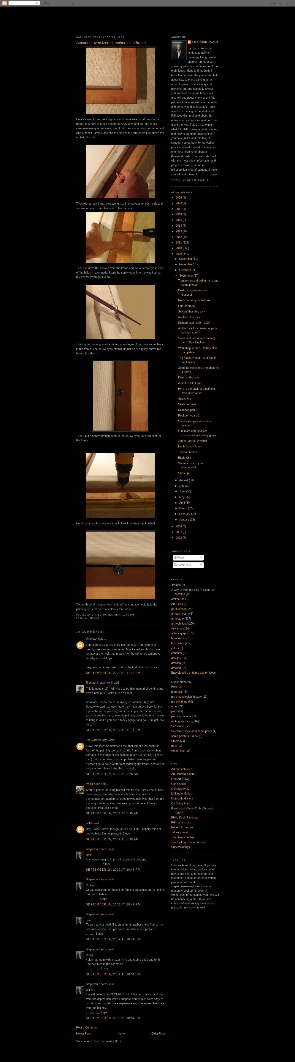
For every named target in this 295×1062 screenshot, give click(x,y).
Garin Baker (178, 783)
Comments (183, 565)
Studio (175, 741)
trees (174, 745)
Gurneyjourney (180, 788)
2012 (179, 237)
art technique (179, 623)
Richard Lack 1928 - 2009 (194, 322)
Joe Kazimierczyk (97, 740)
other (174, 706)
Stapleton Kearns (97, 849)
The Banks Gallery (183, 837)
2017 (179, 208)
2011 (179, 242)
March (183, 508)
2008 (179, 526)
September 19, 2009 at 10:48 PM (113, 904)
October (184, 270)
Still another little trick (191, 311)
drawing (176, 663)
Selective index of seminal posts (191, 731)
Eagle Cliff (184, 457)
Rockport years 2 (189, 415)
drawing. (176, 668)
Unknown (91, 638)
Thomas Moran (187, 452)
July (182, 485)
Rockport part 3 (187, 410)
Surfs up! (184, 473)
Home (121, 1033)
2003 (179, 537)
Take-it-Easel (179, 832)
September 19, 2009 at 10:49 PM (113, 939)
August (184, 480)
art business (179, 608)
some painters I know (184, 736)
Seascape (177, 726)
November (186, 264)
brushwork (177, 643)
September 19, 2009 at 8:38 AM (112, 839)
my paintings (179, 701)
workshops (178, 750)
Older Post (158, 1033)
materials (177, 691)
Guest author (179, 682)
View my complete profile (190, 180)
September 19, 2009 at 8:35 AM (112, 813)
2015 (179, 220)
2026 (179, 197)
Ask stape (177, 628)
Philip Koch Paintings (184, 817)
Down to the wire (188, 377)
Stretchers (184, 398)
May (182, 497)
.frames (93, 618)
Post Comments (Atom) (108, 1041)
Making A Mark (180, 793)
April (182, 502)
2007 (179, 532)
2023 (179, 203)
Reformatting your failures (194, 300)
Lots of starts (186, 306)
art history (177, 618)
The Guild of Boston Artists (188, 842)
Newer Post (83, 1033)
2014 (179, 225)
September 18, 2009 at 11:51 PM (113, 730)
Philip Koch (93, 783)
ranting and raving (182, 721)
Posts (180, 557)
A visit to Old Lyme (190, 383)
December (186, 258)
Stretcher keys (187, 404)
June (182, 491)
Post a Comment (86, 1027)
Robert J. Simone (182, 827)
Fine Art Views (180, 778)
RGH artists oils (181, 822)
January (184, 519)
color (174, 648)
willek (89, 823)
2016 (179, 214)
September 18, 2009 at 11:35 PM (113, 672)
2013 (179, 231)
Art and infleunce (181, 769)
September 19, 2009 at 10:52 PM (113, 974)
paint (174, 711)
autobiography (180, 633)
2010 (179, 248)
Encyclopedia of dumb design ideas (193, 672)
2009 (179, 253)
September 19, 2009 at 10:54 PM (113, 1018)
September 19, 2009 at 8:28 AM (112, 774)
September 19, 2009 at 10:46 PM (113, 869)
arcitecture (177, 599)
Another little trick (189, 317)
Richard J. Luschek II (99, 682)
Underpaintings (180, 847)
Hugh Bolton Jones (190, 446)
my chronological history (186, 696)
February (185, 514)
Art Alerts (177, 603)
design (175, 658)
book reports (179, 638)
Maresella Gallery (182, 798)
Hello (174, 686)
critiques (176, 653)
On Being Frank (181, 803)
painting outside (181, 716)
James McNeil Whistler (192, 440)
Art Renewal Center (183, 773)
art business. (179, 613)
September (186, 275)
